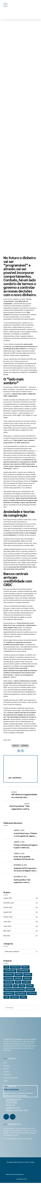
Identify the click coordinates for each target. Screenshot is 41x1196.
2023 (6, 967)
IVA (15, 986)
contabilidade (10, 971)
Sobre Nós (6, 1066)
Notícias (13, 32)
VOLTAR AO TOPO (21, 1179)
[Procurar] (35, 1007)
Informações (15, 27)
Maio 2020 (6, 931)
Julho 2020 (7, 921)
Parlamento (20, 993)
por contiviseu (9, 240)
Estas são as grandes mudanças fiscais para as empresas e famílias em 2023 (25, 857)
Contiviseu (9, 974)
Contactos (6, 1072)
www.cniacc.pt (28, 1138)
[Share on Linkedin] (22, 750)
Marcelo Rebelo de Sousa (14, 989)
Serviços (5, 1069)
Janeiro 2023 (7, 898)
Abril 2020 (6, 936)
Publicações (6, 1074)
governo (26, 982)
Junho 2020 (7, 926)
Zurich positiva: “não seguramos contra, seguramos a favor (22, 881)
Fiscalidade (9, 982)
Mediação (30, 989)
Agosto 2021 (7, 912)
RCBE (6, 997)
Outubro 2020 (7, 917)
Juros (22, 986)
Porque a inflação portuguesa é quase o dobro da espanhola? (25, 846)
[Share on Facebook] (18, 750)
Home (5, 1063)
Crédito (18, 974)
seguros (15, 997)
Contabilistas (23, 971)
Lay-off (29, 986)
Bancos (15, 745)
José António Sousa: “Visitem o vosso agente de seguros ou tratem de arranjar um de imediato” (25, 834)
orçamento (9, 993)
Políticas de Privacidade (10, 1078)
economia (8, 978)
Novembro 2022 (8, 903)
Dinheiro (25, 745)
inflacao (8, 986)
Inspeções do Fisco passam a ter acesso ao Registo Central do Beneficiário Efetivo (25, 869)
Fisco (18, 982)
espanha (18, 978)
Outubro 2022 (7, 907)
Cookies (5, 1081)
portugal (31, 993)
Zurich (23, 997)
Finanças (27, 978)
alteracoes (15, 967)
